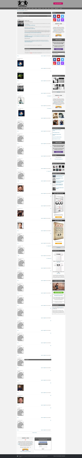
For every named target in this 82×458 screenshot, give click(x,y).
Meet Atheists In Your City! (56, 138)
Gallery (33, 8)
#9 (50, 146)
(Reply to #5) (49, 108)
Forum (21, 8)
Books (46, 8)
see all (59, 128)
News (26, 8)
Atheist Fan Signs (55, 75)
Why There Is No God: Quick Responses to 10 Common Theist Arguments (60, 181)
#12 (50, 183)
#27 (50, 370)
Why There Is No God (58, 193)
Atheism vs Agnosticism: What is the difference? (59, 184)
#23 (50, 320)
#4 (50, 83)
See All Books (58, 247)
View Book (58, 243)
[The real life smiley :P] (61, 89)
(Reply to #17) (49, 258)
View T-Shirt (58, 273)
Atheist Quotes (55, 163)
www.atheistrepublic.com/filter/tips (30, 25)
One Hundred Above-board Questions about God (60, 176)
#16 (50, 233)
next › (34, 432)
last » (36, 432)
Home (18, 8)
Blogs (24, 8)
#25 (50, 345)
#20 (50, 283)
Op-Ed (29, 8)
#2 (50, 58)
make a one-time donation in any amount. (26, 451)
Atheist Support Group (56, 132)
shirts (61, 307)
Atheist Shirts (55, 250)
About (49, 8)
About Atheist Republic (58, 3)
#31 (50, 420)
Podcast (36, 8)
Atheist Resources (55, 128)
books (59, 307)
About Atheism (55, 173)
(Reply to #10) (49, 171)
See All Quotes (60, 163)
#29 (50, 395)
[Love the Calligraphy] (61, 82)
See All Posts (59, 173)
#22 (50, 308)
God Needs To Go (58, 220)
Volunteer (52, 8)
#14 (50, 208)
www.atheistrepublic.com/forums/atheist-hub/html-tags (33, 32)
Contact (61, 8)
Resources (39, 8)
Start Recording (58, 292)
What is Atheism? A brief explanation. (59, 178)
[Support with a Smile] (55, 82)
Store (43, 8)
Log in (42, 55)
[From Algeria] (55, 89)
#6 (47, 108)
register (45, 55)
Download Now (58, 49)
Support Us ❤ (56, 8)
